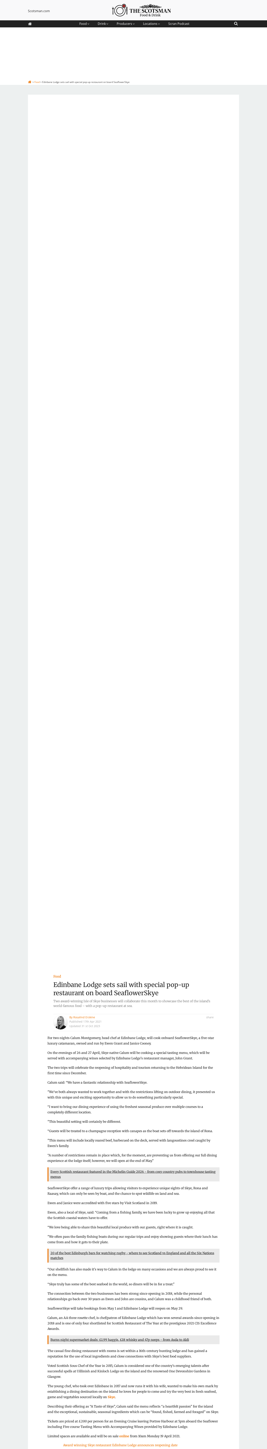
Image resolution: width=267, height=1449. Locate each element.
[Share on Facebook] (213, 1025)
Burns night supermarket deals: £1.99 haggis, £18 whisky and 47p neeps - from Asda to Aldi (119, 1340)
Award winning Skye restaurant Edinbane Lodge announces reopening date (120, 1445)
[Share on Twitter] (213, 1031)
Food (57, 976)
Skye (111, 1397)
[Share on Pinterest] (213, 1037)
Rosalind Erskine (84, 1017)
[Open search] (236, 23)
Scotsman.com (39, 11)
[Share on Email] (213, 1049)
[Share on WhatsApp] (213, 1043)
